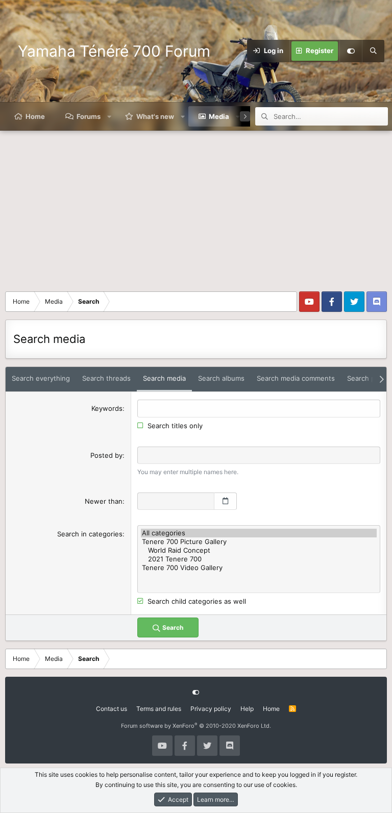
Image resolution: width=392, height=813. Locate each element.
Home (35, 116)
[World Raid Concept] (259, 550)
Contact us (111, 708)
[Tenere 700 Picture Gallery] (259, 541)
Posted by (106, 455)
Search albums (221, 378)
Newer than (103, 501)
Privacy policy (210, 708)
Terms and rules (158, 708)
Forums (89, 116)
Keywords (106, 408)
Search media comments (296, 378)
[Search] (373, 51)
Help (247, 708)
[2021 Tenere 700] (259, 559)
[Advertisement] (196, 207)
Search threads (106, 378)
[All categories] (259, 533)
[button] (109, 116)
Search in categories (89, 534)
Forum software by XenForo (196, 725)
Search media (164, 378)
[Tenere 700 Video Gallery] (259, 567)
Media (219, 116)
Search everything (41, 378)
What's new (155, 116)
